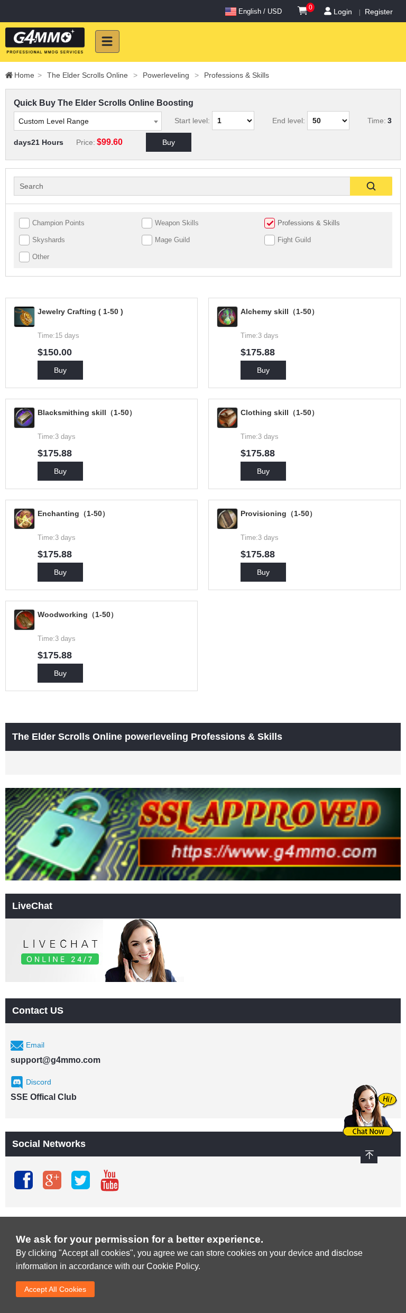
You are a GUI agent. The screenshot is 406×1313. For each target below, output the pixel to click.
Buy (168, 142)
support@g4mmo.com (55, 1059)
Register (379, 11)
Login (343, 11)
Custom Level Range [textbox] (54, 121)
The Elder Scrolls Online (92, 75)
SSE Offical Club (44, 1096)
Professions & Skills (236, 75)
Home (28, 75)
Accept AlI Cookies (55, 1289)
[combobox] (88, 121)
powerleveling (171, 75)
